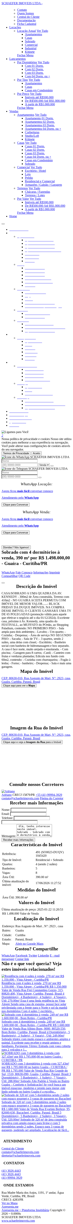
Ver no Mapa (10, 1203)
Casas (28, 37)
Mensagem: (9, 836)
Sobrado (30, 41)
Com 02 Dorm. (34, 69)
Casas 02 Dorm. (35, 149)
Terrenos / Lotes (35, 195)
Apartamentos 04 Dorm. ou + (43, 128)
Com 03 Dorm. (34, 72)
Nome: (6, 809)
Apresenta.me (10, 1206)
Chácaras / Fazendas (37, 191)
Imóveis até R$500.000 (39, 97)
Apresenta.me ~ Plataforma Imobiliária (25, 1210)
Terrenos (22, 188)
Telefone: (7, 818)
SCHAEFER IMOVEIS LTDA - (22, 3)
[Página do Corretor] (8, 791)
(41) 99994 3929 (12, 1177)
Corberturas (32, 132)
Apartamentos (33, 34)
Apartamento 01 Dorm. (39, 118)
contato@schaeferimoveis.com (20, 798)
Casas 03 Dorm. (35, 153)
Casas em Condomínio (39, 90)
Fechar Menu (25, 55)
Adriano (7, 794)
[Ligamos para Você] (15, 432)
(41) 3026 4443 (11, 1174)
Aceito (36, 453)
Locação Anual (26, 30)
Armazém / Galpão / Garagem (43, 184)
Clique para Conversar (15, 504)
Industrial (30, 48)
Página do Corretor (51, 798)
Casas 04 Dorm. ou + (38, 156)
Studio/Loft (32, 135)
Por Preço (23, 93)
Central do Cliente (13, 1148)
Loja (28, 174)
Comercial (31, 44)
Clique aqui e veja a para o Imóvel (32, 742)
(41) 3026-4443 (11, 1170)
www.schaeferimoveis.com (18, 1220)
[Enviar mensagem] (52, 465)
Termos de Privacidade (16, 453)
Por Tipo (22, 79)
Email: (6, 813)
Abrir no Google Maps (29, 943)
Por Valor (23, 198)
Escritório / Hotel (35, 170)
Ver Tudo (42, 30)
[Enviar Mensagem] (39, 477)
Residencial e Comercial (40, 181)
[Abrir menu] (3, 222)
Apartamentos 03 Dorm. (40, 125)
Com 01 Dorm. (34, 65)
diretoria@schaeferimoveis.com (21, 1155)
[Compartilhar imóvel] (3, 582)
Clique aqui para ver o (19, 685)
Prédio (29, 177)
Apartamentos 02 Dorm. (40, 121)
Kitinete (30, 51)
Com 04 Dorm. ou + (37, 76)
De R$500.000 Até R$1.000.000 (45, 100)
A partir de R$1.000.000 (40, 104)
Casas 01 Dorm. (35, 146)
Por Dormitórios (27, 62)
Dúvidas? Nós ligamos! (16, 547)
